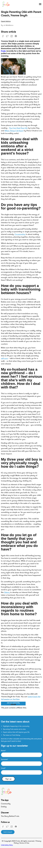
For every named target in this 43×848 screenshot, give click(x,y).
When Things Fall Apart (14, 130)
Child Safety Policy (7, 845)
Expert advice (6, 21)
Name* (3, 750)
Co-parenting (20, 234)
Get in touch (7, 832)
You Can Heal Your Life (18, 128)
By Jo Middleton (7, 25)
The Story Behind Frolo (10, 816)
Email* (3, 768)
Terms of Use (24, 843)
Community (5, 804)
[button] (39, 4)
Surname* (4, 759)
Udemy (7, 592)
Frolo (3, 51)
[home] (8, 4)
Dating (3, 807)
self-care (4, 358)
